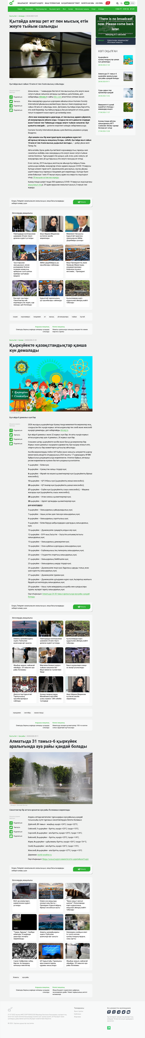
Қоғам (70, 9)
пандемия (37, 317)
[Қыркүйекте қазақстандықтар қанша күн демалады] (128, 60)
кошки (15, 317)
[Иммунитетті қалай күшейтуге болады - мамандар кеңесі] (128, 107)
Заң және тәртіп (54, 9)
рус (132, 3)
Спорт (94, 9)
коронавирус (25, 317)
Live (107, 3)
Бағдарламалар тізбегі (70, 3)
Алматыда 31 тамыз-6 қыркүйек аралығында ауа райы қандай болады (108, 76)
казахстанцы (38, 713)
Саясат (20, 9)
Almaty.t (43, 97)
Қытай (82, 317)
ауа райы (25, 977)
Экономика (29, 9)
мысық (51, 317)
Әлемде (101, 9)
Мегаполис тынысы (82, 9)
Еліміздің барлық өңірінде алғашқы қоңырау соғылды (32, 331)
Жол (64, 9)
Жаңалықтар (23, 3)
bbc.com (58, 97)
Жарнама (77, 1017)
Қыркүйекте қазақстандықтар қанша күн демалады (108, 59)
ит (45, 317)
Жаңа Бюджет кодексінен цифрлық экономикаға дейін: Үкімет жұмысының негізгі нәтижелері (70, 992)
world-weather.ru (44, 855)
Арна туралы (78, 1011)
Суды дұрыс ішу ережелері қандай (105, 91)
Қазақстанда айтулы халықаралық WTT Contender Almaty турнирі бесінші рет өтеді (108, 124)
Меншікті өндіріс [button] (36, 3)
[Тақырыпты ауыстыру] (121, 3)
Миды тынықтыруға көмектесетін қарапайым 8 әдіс (65, 859)
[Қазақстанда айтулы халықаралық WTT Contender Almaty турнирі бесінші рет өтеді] (128, 123)
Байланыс (77, 1014)
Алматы (16, 977)
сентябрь (27, 713)
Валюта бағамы (87, 3)
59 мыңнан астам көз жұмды (46, 177)
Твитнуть (17, 101)
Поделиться (18, 97)
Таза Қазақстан (41, 9)
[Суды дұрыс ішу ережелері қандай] (128, 93)
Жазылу (83, 202)
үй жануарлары (63, 317)
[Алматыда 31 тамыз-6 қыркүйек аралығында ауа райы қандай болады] (128, 76)
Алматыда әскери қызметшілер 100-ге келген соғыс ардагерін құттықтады (70, 727)
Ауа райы (99, 3)
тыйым (74, 317)
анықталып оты (35, 185)
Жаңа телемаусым (52, 3)
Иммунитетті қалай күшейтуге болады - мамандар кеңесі (106, 107)
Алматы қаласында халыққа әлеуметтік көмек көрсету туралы (70, 331)
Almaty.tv (64, 430)
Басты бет (13, 16)
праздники (17, 713)
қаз (126, 3)
